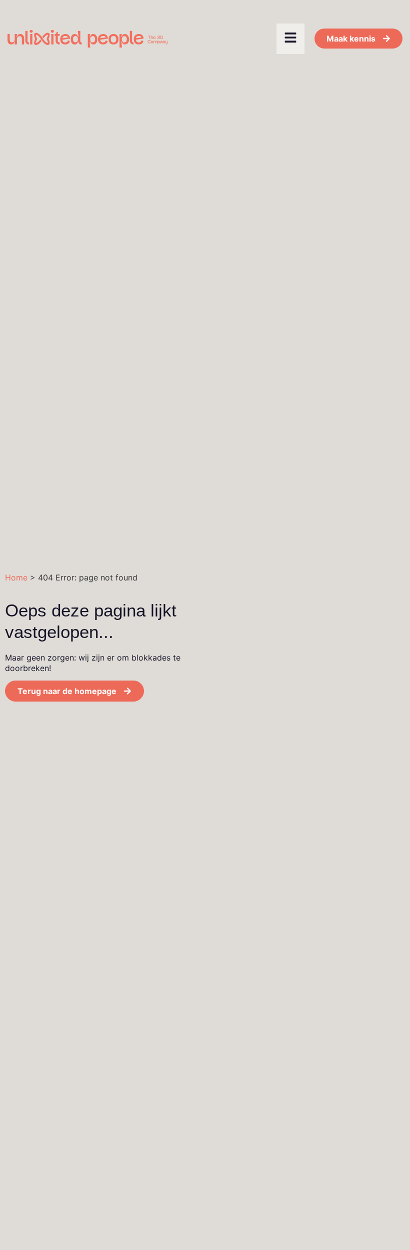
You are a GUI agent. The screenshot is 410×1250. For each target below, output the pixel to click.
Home (16, 577)
